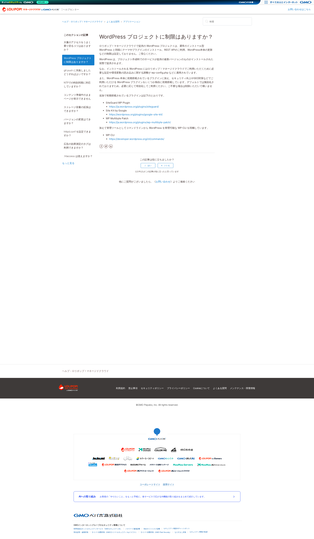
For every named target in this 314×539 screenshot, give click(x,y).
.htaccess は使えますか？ (78, 156)
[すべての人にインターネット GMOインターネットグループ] (291, 2)
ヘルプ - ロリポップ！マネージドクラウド (82, 21)
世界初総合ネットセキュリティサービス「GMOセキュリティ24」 (98, 529)
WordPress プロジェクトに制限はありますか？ (77, 60)
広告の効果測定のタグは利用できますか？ (77, 145)
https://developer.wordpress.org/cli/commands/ (136, 139)
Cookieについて (201, 388)
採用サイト (168, 484)
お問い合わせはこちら (299, 9)
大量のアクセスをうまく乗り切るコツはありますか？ (77, 46)
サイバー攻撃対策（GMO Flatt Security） (156, 532)
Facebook (101, 146)
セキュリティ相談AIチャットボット (177, 528)
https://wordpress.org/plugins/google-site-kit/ (136, 114)
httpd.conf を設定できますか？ (77, 133)
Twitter (106, 146)
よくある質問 (113, 21)
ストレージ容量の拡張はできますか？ (77, 109)
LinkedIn (111, 146)
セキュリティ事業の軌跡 (199, 532)
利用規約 (120, 388)
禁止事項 (133, 388)
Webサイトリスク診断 (152, 529)
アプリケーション (131, 21)
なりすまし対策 (180, 532)
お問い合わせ (163, 181)
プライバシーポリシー (178, 388)
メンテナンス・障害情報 (242, 388)
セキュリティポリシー (152, 388)
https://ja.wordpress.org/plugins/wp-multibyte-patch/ (140, 122)
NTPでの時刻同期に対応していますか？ (77, 84)
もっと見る (68, 163)
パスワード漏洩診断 (132, 529)
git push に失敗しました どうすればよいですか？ (77, 72)
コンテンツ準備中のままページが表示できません (77, 96)
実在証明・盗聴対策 (81, 532)
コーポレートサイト (150, 484)
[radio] (148, 165)
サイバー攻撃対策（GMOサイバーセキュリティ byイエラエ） (114, 532)
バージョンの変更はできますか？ (77, 121)
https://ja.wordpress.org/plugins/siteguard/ (134, 106)
